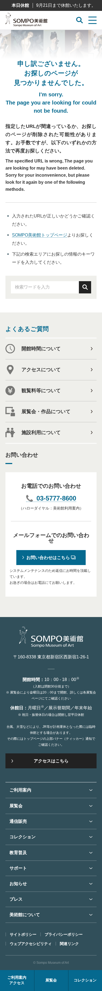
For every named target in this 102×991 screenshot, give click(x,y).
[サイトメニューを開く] (92, 20)
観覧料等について (41, 390)
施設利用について (41, 432)
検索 (85, 287)
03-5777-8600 (56, 498)
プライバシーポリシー (64, 934)
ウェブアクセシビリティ (31, 943)
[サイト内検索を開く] (79, 20)
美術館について (25, 914)
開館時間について (41, 348)
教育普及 (18, 852)
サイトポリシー (23, 934)
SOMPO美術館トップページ (39, 235)
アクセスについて (41, 369)
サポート (18, 868)
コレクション (23, 836)
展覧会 (16, 805)
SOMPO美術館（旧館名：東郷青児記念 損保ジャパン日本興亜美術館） (26, 21)
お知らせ (18, 883)
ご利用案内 (20, 790)
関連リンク (69, 943)
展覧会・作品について (45, 411)
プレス (16, 899)
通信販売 (18, 821)
